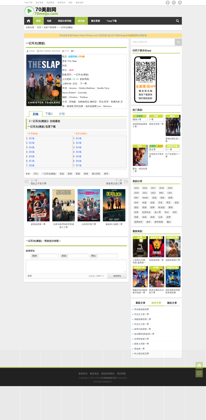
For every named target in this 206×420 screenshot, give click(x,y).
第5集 (32, 152)
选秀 (168, 217)
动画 (152, 202)
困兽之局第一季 (141, 344)
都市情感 (158, 222)
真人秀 (157, 212)
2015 (136, 188)
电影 (70, 2)
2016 (145, 188)
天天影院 (130, 35)
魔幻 (169, 222)
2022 (153, 193)
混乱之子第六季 (38, 183)
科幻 (167, 212)
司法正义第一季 (141, 324)
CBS (170, 193)
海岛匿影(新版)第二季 (144, 334)
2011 (36, 173)
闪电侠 (32, 51)
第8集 (32, 165)
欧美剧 (161, 207)
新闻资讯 (61, 2)
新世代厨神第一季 (142, 329)
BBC (161, 193)
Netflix (145, 198)
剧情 (170, 198)
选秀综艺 (138, 222)
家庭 (78, 173)
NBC (136, 198)
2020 (136, 193)
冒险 (162, 198)
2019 (170, 188)
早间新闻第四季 (141, 309)
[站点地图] (168, 3)
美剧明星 (50, 2)
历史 (160, 202)
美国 (144, 217)
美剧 (38, 21)
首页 (28, 21)
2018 (161, 188)
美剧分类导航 (64, 21)
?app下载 (28, 2)
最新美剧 (79, 2)
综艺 (175, 212)
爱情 (171, 207)
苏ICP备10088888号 (103, 382)
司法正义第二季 (141, 314)
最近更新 (39, 2)
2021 (145, 193)
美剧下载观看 (50, 27)
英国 (152, 217)
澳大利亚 (96, 173)
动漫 (144, 202)
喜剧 (176, 202)
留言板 (81, 21)
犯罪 (136, 212)
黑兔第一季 (139, 349)
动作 (136, 202)
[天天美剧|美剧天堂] (42, 7)
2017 (153, 188)
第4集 (32, 147)
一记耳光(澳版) (49, 173)
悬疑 (136, 207)
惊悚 (152, 207)
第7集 (32, 161)
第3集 (79, 147)
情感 (144, 207)
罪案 (136, 217)
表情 (30, 276)
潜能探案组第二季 (142, 319)
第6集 (32, 156)
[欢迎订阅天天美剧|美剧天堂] (180, 3)
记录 (160, 217)
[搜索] (177, 21)
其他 (154, 198)
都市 (148, 222)
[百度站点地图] (174, 3)
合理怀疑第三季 (141, 339)
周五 (168, 202)
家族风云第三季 (114, 183)
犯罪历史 (146, 212)
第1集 (32, 138)
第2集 (32, 143)
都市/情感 (56, 51)
